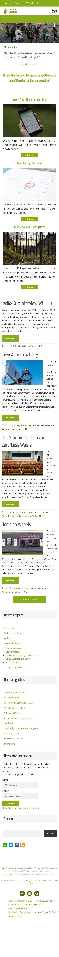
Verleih (7, 638)
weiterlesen (29, 155)
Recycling (22, 516)
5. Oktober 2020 (20, 425)
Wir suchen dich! (11, 733)
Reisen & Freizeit (48, 425)
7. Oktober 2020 (19, 346)
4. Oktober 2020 (19, 512)
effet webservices (35, 880)
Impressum (9, 743)
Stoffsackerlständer (13, 633)
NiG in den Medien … (13, 713)
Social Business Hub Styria (18, 658)
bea (6, 346)
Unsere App (9, 628)
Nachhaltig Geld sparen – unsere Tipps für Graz (32, 912)
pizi (6, 512)
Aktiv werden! (15, 916)
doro (7, 425)
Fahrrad (37, 588)
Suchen (50, 833)
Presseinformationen (14, 738)
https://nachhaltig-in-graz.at (12, 868)
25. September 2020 (21, 588)
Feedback (8, 723)
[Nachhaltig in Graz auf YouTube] (36, 893)
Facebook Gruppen (13, 643)
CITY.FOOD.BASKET (13, 667)
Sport (21, 429)
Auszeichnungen (11, 697)
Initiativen (36, 425)
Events (33, 346)
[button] (5, 845)
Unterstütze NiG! (44, 900)
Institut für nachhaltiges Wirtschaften (23, 655)
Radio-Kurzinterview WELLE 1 (27, 303)
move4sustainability (20, 355)
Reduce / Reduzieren (39, 512)
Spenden (8, 3)
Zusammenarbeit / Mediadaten (18, 718)
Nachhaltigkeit (11, 429)
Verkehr (18, 592)
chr (6, 588)
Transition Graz (13, 662)
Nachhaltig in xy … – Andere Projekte (21, 728)
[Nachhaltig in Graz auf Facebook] (22, 893)
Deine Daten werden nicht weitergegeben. (22, 808)
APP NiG (29, 3)
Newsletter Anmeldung (14, 708)
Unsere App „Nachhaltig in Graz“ (19, 702)
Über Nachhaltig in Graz (15, 692)
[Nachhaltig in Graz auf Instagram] (29, 893)
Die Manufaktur (13, 651)
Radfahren (9, 592)
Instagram (19, 3)
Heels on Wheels (16, 524)
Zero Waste (32, 516)
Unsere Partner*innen (14, 648)
